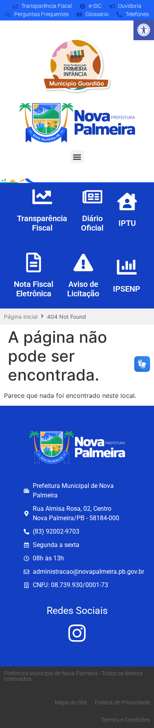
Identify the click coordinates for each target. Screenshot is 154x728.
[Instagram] (77, 633)
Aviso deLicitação (83, 288)
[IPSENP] (127, 267)
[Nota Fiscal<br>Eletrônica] (33, 262)
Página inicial (21, 316)
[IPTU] (127, 201)
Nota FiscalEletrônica (33, 288)
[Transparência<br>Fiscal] (42, 197)
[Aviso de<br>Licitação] (83, 262)
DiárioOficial (92, 223)
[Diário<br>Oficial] (92, 197)
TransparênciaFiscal (42, 223)
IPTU (127, 223)
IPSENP (126, 289)
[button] (143, 30)
